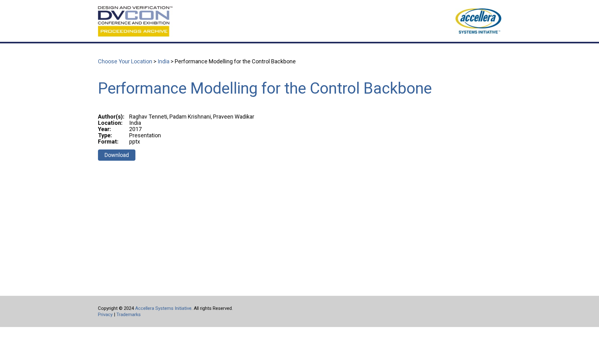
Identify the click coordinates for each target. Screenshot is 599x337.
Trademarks (128, 314)
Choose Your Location (125, 61)
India (163, 61)
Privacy (105, 314)
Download (117, 155)
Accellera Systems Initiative (163, 308)
